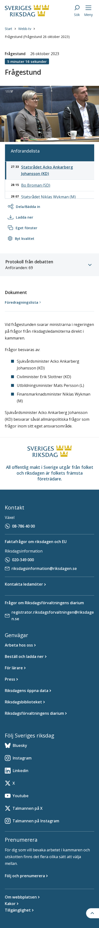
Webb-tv (24, 28)
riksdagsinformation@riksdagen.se (44, 568)
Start (8, 28)
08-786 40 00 (23, 526)
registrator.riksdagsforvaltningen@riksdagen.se (53, 615)
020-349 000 (23, 559)
